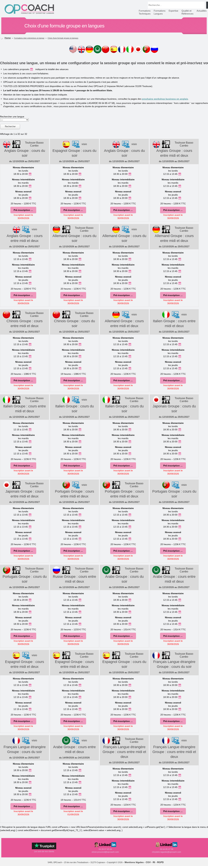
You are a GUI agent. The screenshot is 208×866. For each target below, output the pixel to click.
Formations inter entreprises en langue (29, 38)
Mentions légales (134, 862)
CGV (148, 862)
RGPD (160, 862)
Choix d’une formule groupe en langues (63, 38)
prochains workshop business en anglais (165, 99)
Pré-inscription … (23, 210)
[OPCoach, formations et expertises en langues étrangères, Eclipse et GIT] (29, 13)
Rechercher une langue (12, 116)
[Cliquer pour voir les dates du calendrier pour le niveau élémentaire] (30, 174)
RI (154, 862)
